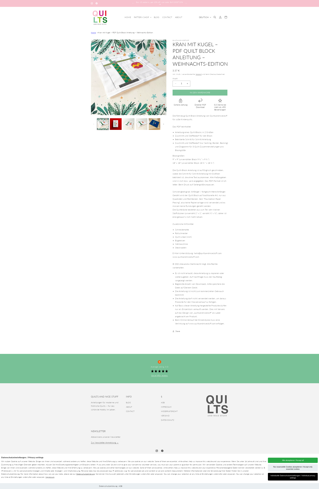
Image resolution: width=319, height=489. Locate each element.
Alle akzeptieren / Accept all (293, 460)
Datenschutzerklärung (85, 474)
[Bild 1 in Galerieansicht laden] (103, 124)
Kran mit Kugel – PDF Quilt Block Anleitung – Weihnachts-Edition (125, 32)
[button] (142, 17)
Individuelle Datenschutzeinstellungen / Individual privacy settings (293, 477)
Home (93, 32)
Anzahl (175, 79)
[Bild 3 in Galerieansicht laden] (128, 124)
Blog (128, 402)
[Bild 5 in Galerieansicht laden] (154, 124)
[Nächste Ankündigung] (186, 3)
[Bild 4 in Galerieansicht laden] (141, 124)
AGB (120, 486)
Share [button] (177, 331)
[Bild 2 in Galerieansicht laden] (115, 124)
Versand (198, 74)
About (129, 407)
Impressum (49, 477)
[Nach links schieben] (93, 124)
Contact (130, 411)
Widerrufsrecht (169, 411)
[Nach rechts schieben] (163, 124)
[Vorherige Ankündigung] (133, 3)
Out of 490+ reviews (159, 375)
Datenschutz (167, 420)
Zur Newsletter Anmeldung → (105, 442)
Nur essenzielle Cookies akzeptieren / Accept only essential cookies (292, 468)
